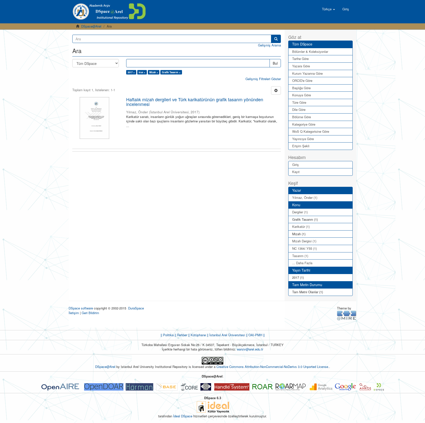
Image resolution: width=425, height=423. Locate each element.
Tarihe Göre (300, 58)
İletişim (74, 312)
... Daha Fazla (302, 263)
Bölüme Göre (301, 117)
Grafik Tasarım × (171, 72)
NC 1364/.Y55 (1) (304, 248)
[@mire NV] (346, 315)
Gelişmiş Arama (269, 45)
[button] (328, 9)
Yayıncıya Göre (303, 138)
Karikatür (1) (301, 226)
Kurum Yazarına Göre (307, 73)
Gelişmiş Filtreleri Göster (263, 78)
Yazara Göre (301, 66)
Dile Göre (298, 109)
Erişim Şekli (300, 146)
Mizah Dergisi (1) (304, 241)
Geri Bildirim (90, 312)
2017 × (131, 72)
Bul (275, 63)
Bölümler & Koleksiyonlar (310, 51)
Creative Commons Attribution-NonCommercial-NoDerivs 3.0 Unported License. (272, 366)
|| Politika (167, 335)
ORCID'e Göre (302, 80)
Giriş (295, 164)
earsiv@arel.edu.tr (250, 349)
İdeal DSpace (182, 416)
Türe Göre (299, 102)
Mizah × (153, 72)
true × (142, 72)
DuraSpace (136, 308)
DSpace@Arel (91, 26)
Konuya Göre (301, 95)
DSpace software (81, 308)
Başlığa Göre (301, 88)
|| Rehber (180, 335)
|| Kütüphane (196, 335)
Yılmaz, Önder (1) (304, 197)
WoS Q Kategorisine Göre (310, 131)
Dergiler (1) (300, 212)
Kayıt (296, 171)
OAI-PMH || (256, 335)
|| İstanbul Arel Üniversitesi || (226, 335)
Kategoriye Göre (303, 124)
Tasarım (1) (300, 255)
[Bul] (276, 39)
